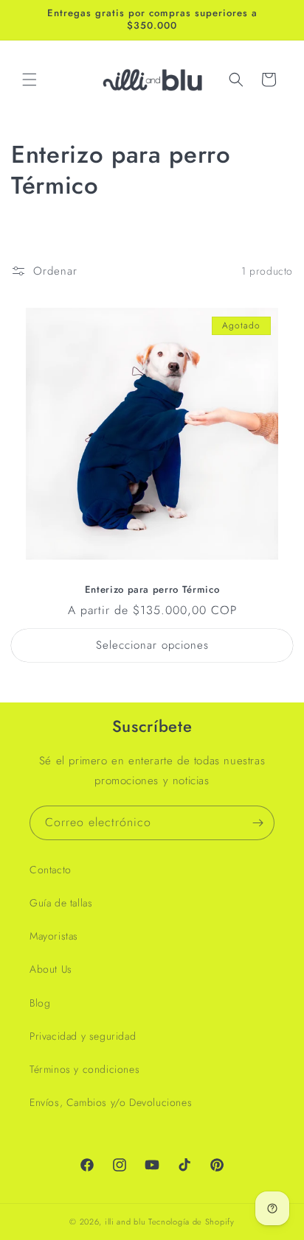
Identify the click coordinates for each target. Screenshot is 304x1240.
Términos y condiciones (84, 1069)
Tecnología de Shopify (191, 1221)
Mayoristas (54, 936)
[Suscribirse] (257, 823)
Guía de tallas (61, 902)
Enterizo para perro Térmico (152, 590)
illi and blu (125, 1221)
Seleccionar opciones (152, 645)
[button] (29, 79)
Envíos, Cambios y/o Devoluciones (111, 1102)
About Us (51, 969)
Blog (40, 1003)
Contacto (51, 869)
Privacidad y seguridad (83, 1036)
